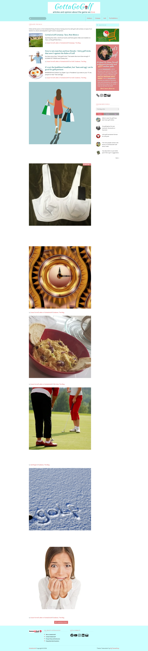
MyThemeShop (114, 648)
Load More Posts (62, 622)
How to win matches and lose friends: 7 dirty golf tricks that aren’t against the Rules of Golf (68, 52)
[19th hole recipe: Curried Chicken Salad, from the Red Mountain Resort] (60, 347)
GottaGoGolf (32, 648)
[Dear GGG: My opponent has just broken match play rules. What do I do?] (60, 418)
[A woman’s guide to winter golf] (60, 499)
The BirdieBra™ (113, 18)
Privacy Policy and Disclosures (53, 639)
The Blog (78, 43)
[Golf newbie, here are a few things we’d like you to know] (60, 578)
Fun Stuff (71, 61)
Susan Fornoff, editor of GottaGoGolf (57, 43)
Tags (115, 114)
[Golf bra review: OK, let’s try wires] (60, 194)
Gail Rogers (34, 465)
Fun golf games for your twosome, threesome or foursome (108, 128)
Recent (107, 114)
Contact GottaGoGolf (51, 636)
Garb (104, 18)
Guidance (89, 18)
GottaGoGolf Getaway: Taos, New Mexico (62, 35)
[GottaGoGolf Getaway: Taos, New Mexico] (36, 40)
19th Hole (56, 384)
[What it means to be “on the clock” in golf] (60, 277)
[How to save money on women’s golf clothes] (60, 113)
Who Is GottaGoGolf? (51, 634)
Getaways (97, 18)
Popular (100, 114)
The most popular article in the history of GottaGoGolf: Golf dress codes (110, 144)
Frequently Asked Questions (52, 641)
